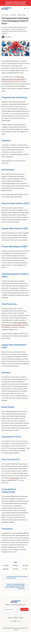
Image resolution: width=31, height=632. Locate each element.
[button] (10, 618)
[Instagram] (13, 621)
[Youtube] (18, 621)
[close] (29, 3)
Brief (16, 630)
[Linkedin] (15, 621)
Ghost (26, 628)
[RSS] (20, 621)
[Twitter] (11, 621)
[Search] (25, 8)
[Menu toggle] (28, 8)
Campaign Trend (11, 628)
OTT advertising (14, 478)
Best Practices (21, 15)
